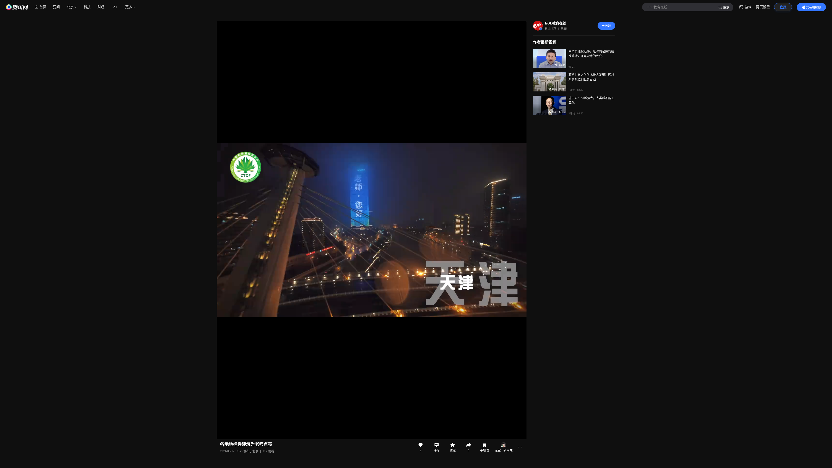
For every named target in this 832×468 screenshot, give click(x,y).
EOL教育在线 (555, 23)
